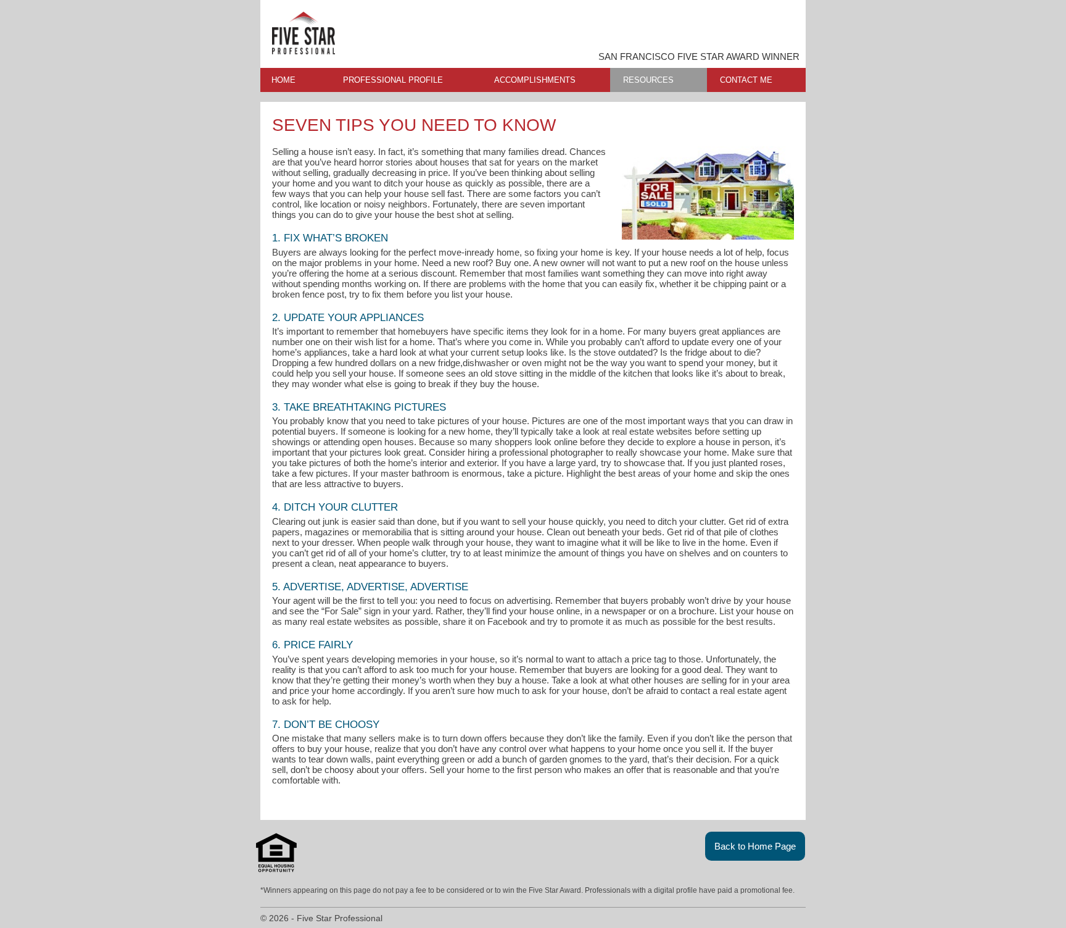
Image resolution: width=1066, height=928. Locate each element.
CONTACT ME (746, 80)
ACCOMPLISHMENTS (535, 80)
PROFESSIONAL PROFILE (393, 80)
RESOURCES (648, 80)
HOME (283, 80)
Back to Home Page (755, 846)
